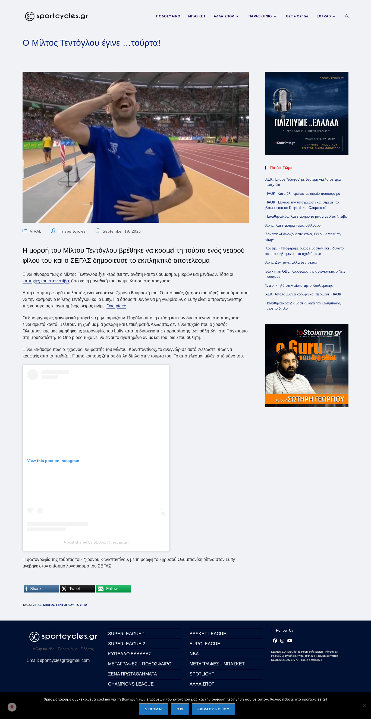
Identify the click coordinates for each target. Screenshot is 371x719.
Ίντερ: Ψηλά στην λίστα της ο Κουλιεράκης (299, 285)
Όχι (180, 709)
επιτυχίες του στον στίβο (46, 281)
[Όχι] (364, 705)
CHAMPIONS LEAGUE (131, 684)
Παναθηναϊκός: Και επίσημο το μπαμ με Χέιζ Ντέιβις (306, 216)
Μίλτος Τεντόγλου (58, 604)
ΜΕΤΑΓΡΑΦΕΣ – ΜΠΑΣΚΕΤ (217, 664)
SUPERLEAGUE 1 (126, 633)
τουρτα (81, 604)
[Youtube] (289, 641)
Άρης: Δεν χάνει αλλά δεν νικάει (291, 262)
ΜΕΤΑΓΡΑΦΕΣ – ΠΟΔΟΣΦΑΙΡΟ (139, 664)
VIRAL (36, 231)
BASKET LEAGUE (208, 633)
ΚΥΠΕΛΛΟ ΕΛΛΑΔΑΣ (129, 654)
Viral (37, 604)
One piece (116, 306)
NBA (194, 654)
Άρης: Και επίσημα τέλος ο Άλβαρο (292, 225)
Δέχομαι (153, 709)
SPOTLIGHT (202, 674)
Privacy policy (213, 709)
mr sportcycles (72, 231)
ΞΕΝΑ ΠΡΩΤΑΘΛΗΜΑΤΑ (132, 674)
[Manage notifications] (12, 707)
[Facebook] (275, 641)
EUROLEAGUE (205, 643)
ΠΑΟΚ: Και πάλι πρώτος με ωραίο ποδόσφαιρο (302, 194)
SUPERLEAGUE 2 (126, 643)
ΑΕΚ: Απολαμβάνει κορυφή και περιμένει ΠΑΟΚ (303, 294)
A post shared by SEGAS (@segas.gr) (96, 542)
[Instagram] (282, 641)
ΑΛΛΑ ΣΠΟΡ (202, 684)
